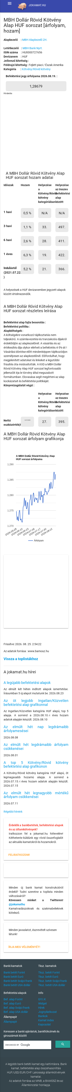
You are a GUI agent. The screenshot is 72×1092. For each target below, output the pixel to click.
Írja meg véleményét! (24, 947)
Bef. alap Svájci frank (17, 1007)
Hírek (41, 1007)
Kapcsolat (44, 1024)
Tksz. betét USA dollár (51, 985)
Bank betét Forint (14, 972)
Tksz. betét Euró (48, 976)
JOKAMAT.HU (37, 5)
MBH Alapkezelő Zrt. (34, 39)
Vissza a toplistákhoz (21, 659)
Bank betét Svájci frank (18, 980)
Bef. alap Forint (13, 999)
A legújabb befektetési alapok (27, 683)
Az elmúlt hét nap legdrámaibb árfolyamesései (36, 729)
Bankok (43, 1016)
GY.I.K (42, 999)
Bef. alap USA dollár (16, 1011)
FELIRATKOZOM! (19, 854)
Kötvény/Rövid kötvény (36, 69)
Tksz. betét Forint (49, 972)
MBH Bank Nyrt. (33, 48)
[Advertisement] (36, 131)
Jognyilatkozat (47, 1011)
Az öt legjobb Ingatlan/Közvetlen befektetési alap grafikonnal (36, 702)
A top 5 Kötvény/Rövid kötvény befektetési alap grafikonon (36, 764)
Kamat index (46, 1020)
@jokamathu (17, 904)
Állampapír (10, 1021)
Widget (42, 1003)
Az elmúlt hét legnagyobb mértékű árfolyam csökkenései (36, 795)
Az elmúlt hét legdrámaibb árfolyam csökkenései (36, 746)
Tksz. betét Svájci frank (52, 980)
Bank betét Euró (13, 976)
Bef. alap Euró (12, 1003)
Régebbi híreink (13, 811)
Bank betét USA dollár (17, 985)
